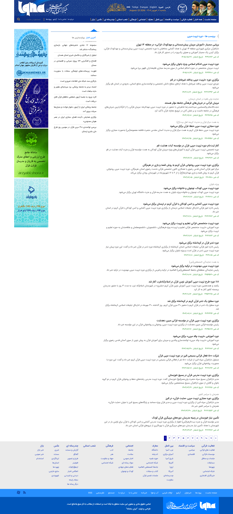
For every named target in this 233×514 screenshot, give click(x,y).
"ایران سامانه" (131, 509)
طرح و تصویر (73, 458)
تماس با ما (62, 19)
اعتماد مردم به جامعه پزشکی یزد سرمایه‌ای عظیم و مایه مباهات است (75, 89)
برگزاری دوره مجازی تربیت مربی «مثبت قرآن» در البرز (192, 398)
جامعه (130, 450)
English (153, 6)
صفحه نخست (210, 19)
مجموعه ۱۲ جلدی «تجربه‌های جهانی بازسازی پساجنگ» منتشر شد (75, 47)
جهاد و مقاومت (107, 458)
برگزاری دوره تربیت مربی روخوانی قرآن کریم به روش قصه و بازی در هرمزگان (181, 165)
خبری (57, 450)
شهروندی (55, 475)
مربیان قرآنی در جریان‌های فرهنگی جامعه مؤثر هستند (192, 103)
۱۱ (211, 438)
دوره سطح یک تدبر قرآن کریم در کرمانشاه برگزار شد (193, 301)
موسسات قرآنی (208, 454)
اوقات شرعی (167, 493)
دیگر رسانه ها (72, 484)
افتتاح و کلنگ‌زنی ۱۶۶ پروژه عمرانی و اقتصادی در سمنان (75, 63)
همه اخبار (198, 19)
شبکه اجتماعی (209, 471)
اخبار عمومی (128, 458)
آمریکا (171, 471)
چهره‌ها (212, 467)
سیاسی (192, 450)
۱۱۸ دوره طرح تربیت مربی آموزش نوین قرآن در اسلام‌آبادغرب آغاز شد (184, 282)
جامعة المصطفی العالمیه (148, 467)
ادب (111, 450)
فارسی (167, 7)
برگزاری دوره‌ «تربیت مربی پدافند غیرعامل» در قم (194, 80)
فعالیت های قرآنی (207, 450)
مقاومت (170, 480)
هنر (112, 454)
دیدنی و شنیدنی (71, 475)
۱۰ (206, 438)
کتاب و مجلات (152, 471)
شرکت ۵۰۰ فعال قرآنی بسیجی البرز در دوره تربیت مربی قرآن (188, 356)
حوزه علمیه (153, 458)
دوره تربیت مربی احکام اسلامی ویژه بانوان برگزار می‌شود (191, 64)
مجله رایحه (73, 480)
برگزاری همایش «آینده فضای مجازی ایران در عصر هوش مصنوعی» (75, 119)
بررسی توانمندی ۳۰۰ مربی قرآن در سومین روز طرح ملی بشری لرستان (75, 129)
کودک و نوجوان (127, 471)
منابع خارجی (54, 471)
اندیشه (155, 454)
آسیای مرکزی (168, 454)
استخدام (40, 458)
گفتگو (76, 454)
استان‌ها (55, 463)
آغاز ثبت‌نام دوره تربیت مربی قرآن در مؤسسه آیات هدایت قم (188, 146)
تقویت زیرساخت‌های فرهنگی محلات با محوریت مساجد (75, 73)
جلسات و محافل (208, 458)
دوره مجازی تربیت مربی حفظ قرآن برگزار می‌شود (194, 126)
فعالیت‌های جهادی (125, 467)
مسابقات (211, 463)
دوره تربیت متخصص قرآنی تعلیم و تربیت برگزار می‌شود (191, 223)
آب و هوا (154, 493)
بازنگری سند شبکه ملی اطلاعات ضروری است (78, 81)
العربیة (160, 7)
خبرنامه (144, 493)
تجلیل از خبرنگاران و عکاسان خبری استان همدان (77, 55)
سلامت (130, 454)
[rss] (24, 492)
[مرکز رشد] (31, 103)
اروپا (171, 467)
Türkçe (135, 6)
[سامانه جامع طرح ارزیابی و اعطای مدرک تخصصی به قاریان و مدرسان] (31, 153)
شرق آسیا (169, 458)
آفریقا (171, 463)
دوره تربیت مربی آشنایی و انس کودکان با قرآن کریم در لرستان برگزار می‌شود (181, 204)
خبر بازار (40, 450)
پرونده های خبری (210, 25)
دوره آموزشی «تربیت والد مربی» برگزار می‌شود (196, 336)
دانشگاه (155, 450)
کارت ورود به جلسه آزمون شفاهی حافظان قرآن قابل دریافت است (75, 99)
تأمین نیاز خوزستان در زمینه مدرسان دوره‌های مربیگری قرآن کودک (185, 418)
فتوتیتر (75, 463)
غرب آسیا (169, 450)
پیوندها (49, 19)
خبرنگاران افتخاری (207, 475)
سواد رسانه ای (127, 463)
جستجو (111, 493)
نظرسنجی (100, 493)
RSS (90, 493)
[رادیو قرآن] (31, 202)
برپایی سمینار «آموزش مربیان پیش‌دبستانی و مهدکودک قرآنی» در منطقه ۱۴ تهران (177, 45)
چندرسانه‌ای (168, 475)
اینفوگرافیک (73, 467)
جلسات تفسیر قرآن (150, 475)
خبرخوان (188, 493)
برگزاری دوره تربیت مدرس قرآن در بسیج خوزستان (193, 375)
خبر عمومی (39, 454)
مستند (56, 454)
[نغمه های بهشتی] (31, 53)
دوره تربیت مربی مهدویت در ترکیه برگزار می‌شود (195, 266)
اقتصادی (191, 454)
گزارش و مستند (71, 450)
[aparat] (18, 494)
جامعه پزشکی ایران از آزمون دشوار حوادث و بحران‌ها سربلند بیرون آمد (75, 109)
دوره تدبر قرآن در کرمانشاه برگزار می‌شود (199, 243)
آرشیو (55, 19)
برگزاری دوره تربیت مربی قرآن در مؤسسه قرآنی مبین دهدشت (188, 321)
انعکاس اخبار (73, 471)
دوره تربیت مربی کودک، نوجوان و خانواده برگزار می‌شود (191, 188)
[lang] (128, 7)
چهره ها (56, 467)
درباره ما (71, 19)
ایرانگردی (55, 458)
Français (144, 6)
